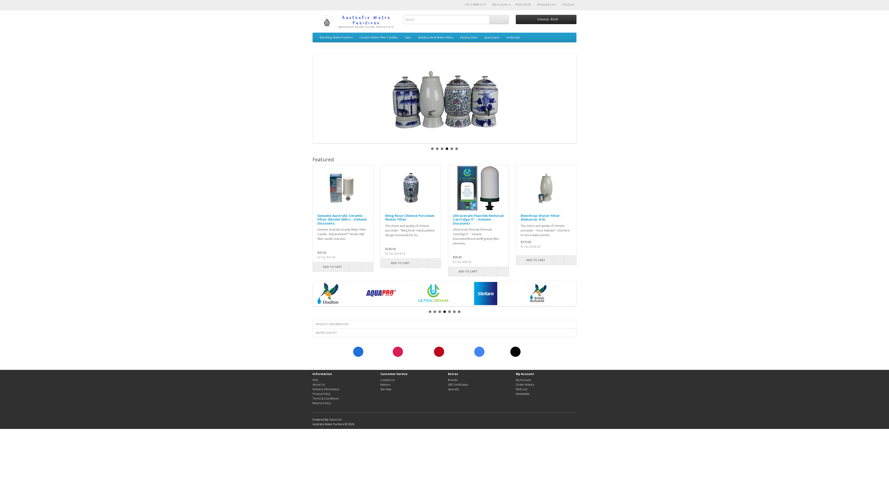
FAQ (315, 380)
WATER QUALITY (326, 333)
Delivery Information (326, 389)
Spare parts (491, 37)
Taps (407, 37)
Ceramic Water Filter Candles (379, 37)
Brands (452, 380)
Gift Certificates (458, 385)
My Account (523, 380)
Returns (385, 385)
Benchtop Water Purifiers (336, 37)
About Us (319, 385)
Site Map (385, 389)
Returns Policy (322, 403)
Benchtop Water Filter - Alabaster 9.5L (541, 217)
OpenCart (335, 420)
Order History (525, 385)
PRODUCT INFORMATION (332, 324)
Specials (453, 389)
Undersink (513, 37)
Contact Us (387, 380)
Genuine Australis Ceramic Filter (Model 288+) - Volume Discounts (342, 219)
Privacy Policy (321, 394)
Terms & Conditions (326, 398)
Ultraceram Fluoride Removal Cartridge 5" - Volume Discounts (478, 219)
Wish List (521, 389)
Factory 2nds (468, 37)
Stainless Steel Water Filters (435, 37)
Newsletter (523, 394)
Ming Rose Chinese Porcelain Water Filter (409, 217)
